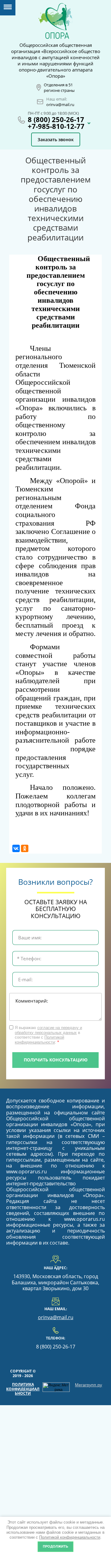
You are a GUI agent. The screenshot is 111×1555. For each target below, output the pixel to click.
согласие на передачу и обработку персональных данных (48, 1030)
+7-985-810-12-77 (56, 126)
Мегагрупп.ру (88, 1384)
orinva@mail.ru (60, 104)
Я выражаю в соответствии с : (48, 1034)
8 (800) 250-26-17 (56, 119)
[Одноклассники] (24, 848)
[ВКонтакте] (16, 848)
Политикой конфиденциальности (69, 1537)
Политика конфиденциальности (22, 1389)
